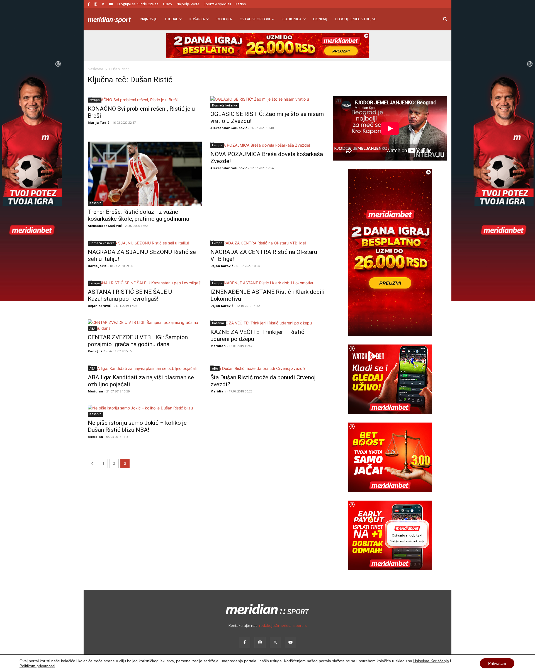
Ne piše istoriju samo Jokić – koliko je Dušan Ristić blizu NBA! (137, 426)
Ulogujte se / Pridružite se (138, 4)
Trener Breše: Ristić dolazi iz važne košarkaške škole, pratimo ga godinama (138, 215)
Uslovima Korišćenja (431, 661)
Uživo (167, 4)
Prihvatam (497, 663)
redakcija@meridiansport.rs (283, 625)
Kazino (240, 4)
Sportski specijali (217, 4)
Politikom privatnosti (37, 666)
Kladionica (291, 19)
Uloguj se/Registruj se (355, 19)
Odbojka (224, 19)
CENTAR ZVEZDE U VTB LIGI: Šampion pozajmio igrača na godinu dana (138, 341)
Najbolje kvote (187, 4)
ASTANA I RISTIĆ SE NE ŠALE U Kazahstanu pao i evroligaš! (130, 295)
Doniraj (320, 19)
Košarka (197, 19)
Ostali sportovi (255, 19)
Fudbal (171, 19)
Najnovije (148, 19)
